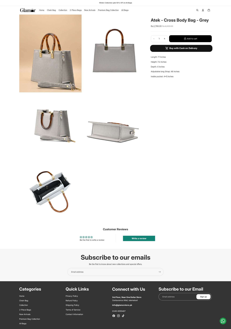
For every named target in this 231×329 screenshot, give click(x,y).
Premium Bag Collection (29, 319)
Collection (23, 305)
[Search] (197, 10)
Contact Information (74, 314)
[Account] (203, 10)
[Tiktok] (123, 315)
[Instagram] (118, 315)
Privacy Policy (72, 296)
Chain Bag (23, 300)
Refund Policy (72, 300)
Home (21, 296)
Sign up (203, 296)
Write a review (139, 238)
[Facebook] (113, 315)
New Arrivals (24, 314)
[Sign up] (159, 272)
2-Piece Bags (25, 309)
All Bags (22, 323)
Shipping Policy (72, 305)
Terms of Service (73, 309)
